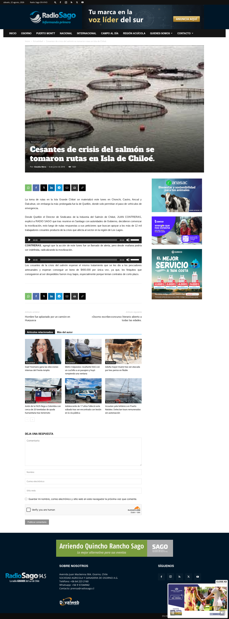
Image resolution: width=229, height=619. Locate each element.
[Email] (67, 187)
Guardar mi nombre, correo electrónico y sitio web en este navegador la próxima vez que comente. (82, 499)
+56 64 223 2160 (79, 581)
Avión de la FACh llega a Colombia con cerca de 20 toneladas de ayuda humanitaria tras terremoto (43, 409)
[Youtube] (82, 2)
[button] (55, 2)
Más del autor (65, 332)
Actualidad (38, 41)
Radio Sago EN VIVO (38, 2)
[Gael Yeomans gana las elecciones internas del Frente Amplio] (43, 351)
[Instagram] (65, 2)
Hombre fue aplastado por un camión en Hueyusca (47, 318)
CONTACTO (184, 33)
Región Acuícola (134, 33)
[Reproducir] (29, 240)
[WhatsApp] (28, 187)
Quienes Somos (160, 33)
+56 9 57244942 (81, 584)
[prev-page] (27, 419)
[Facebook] (60, 2)
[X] (76, 2)
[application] (83, 240)
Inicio (27, 41)
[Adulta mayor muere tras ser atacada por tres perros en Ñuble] (123, 351)
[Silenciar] (128, 240)
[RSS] (71, 2)
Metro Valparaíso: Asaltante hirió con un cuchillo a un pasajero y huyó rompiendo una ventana (82, 370)
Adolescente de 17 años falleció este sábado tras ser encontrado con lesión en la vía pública (83, 409)
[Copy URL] (82, 187)
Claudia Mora (40, 166)
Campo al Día (109, 33)
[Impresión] (74, 187)
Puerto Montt (45, 33)
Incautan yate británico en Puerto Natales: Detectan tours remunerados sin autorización (123, 409)
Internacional (86, 33)
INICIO (12, 33)
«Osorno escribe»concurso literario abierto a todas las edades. (117, 318)
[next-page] (32, 419)
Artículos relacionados (40, 332)
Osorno (26, 33)
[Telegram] (59, 187)
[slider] (135, 240)
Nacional (66, 33)
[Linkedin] (51, 187)
